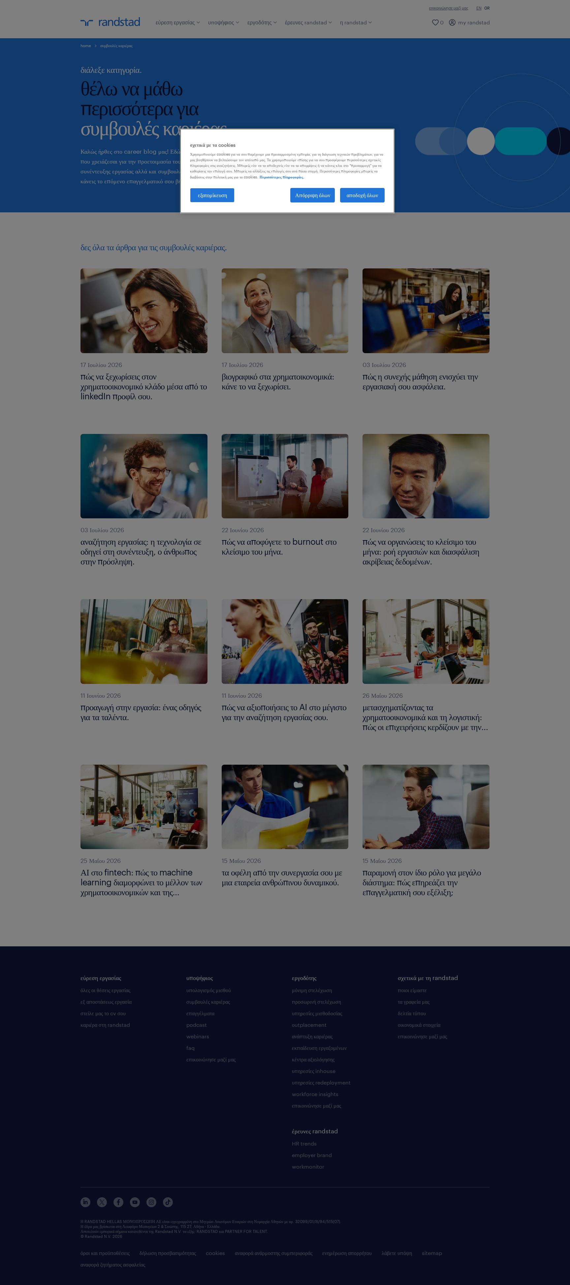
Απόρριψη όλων (312, 195)
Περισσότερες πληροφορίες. (282, 177)
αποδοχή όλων (362, 195)
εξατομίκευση (212, 195)
